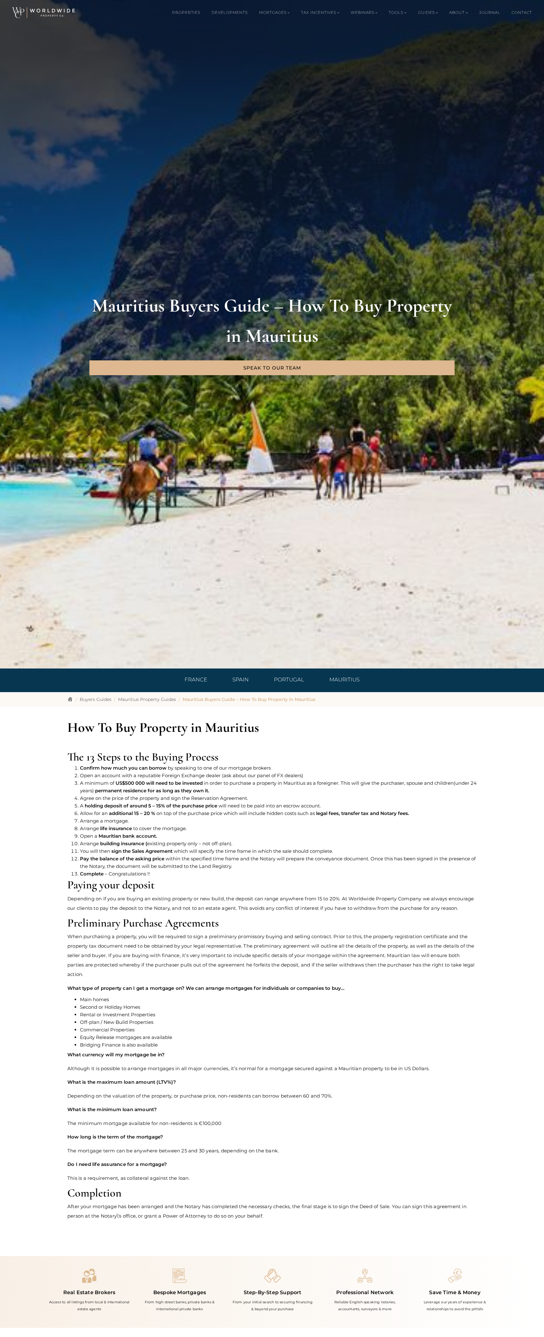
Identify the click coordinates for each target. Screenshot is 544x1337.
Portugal (289, 679)
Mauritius (344, 679)
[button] (272, 367)
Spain (240, 679)
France (195, 679)
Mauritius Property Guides (147, 699)
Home (70, 699)
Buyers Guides (95, 699)
